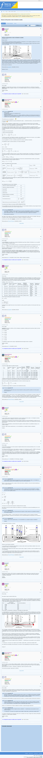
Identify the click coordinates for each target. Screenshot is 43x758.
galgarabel (9, 309)
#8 (40, 416)
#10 (40, 476)
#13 (40, 662)
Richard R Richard (11, 221)
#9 (40, 443)
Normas (26, 753)
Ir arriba (40, 753)
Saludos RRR (21, 223)
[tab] (3, 23)
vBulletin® (41, 756)
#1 (40, 37)
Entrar (39, 0)
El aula (6, 11)
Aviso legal (31, 753)
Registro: (6, 34)
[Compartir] (41, 35)
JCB (9, 257)
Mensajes (3, 23)
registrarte (20, 16)
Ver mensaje (12, 111)
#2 (40, 83)
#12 (40, 592)
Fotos (15, 23)
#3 (40, 109)
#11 (40, 571)
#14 (40, 686)
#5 (40, 274)
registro (32, 16)
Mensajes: (6, 35)
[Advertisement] (21, 738)
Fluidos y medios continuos (12, 11)
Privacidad (36, 753)
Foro (3, 11)
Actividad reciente (9, 23)
